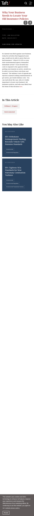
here (20, 86)
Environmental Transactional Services (14, 186)
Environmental (9, 112)
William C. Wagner (11, 106)
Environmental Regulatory (12, 152)
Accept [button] (6, 512)
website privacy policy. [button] (12, 508)
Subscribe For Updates (12, 44)
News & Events (7, 29)
